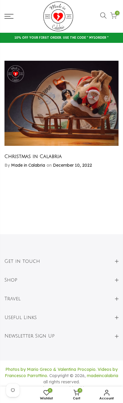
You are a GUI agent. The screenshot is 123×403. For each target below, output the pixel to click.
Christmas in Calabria (33, 156)
